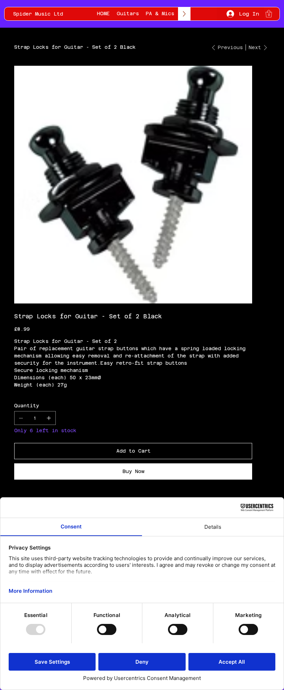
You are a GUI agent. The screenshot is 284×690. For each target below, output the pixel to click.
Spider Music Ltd (38, 14)
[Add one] (49, 418)
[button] (269, 13)
